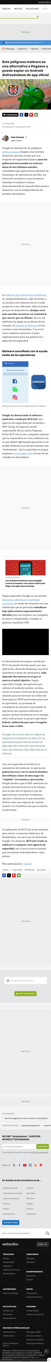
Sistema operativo (11, 1198)
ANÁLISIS (6, 8)
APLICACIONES (32, 8)
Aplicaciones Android (12, 1193)
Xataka (6, 1258)
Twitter (26, 115)
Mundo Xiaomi (9, 1273)
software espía (10, 151)
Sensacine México (34, 1335)
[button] (19, 137)
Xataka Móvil (8, 1262)
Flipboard (31, 115)
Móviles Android (10, 1188)
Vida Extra (30, 1262)
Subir (40, 1244)
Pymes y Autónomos (35, 1314)
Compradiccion (9, 1318)
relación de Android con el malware (26, 295)
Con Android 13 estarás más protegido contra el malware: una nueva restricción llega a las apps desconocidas (25, 583)
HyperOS (34, 48)
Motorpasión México (35, 1343)
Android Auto (9, 1213)
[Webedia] (44, 2)
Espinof (29, 1279)
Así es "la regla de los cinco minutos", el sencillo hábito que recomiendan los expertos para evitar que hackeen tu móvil (27, 1118)
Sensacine (30, 1275)
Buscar (47, 1233)
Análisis (29, 1188)
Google (28, 863)
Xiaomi (6, 1208)
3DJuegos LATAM (33, 1332)
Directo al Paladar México (10, 1344)
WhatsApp (9, 48)
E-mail (36, 115)
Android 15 (31, 1213)
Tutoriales (30, 1193)
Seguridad (17, 869)
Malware (31, 869)
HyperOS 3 (22, 48)
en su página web (23, 453)
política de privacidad (39, 1152)
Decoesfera (8, 1314)
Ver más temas (11, 1222)
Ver (27, 993)
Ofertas (29, 1208)
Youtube (25, 1165)
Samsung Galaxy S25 (31, 1125)
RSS (35, 1165)
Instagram (30, 1165)
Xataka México (9, 1332)
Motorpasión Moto (34, 1297)
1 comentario (11, 114)
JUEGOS (46, 8)
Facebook (21, 115)
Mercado (30, 1198)
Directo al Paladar (10, 1293)
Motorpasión (31, 1293)
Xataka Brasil (8, 1335)
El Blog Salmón (32, 1310)
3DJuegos (30, 1258)
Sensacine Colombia (35, 1339)
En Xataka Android (12, 577)
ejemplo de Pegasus (26, 325)
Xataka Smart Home (11, 1269)
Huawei (6, 1203)
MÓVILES (18, 8)
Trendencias (8, 1310)
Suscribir (42, 1146)
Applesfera (7, 1266)
